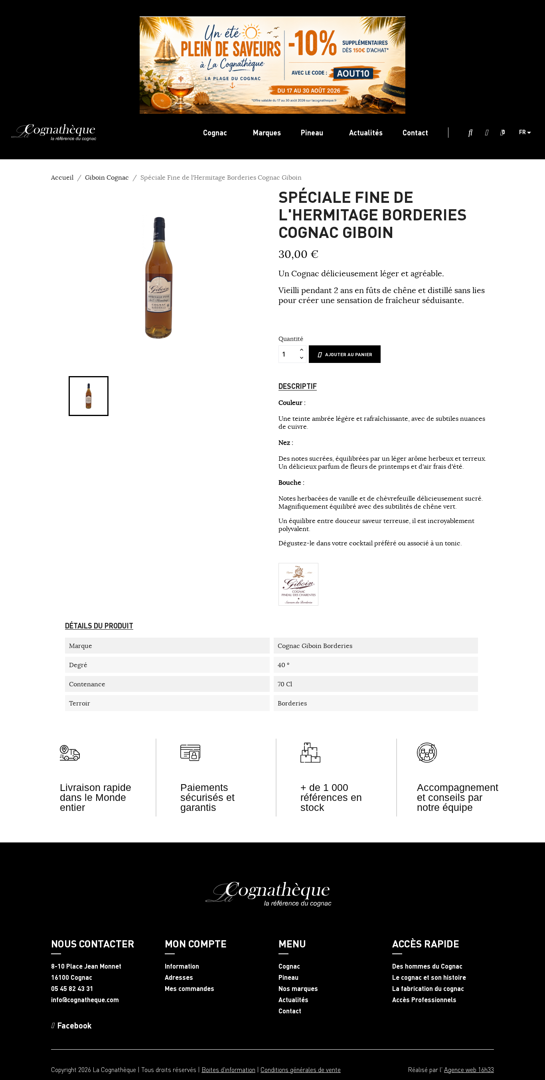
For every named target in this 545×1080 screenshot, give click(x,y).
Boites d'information (228, 1069)
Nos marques (298, 989)
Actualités (293, 1000)
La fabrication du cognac (428, 989)
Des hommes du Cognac (427, 966)
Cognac (289, 966)
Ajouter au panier (348, 354)
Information (182, 966)
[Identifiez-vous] (486, 133)
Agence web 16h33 (469, 1069)
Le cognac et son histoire (429, 977)
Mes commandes (189, 989)
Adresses (179, 977)
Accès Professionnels (424, 1000)
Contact (289, 1011)
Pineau (288, 977)
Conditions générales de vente (301, 1069)
